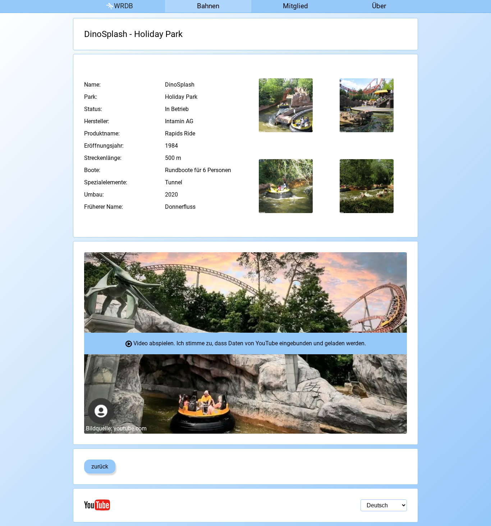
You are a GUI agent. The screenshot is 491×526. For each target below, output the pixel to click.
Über (379, 6)
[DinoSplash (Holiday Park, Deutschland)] (286, 105)
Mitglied (295, 6)
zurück (99, 466)
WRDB (123, 6)
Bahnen (208, 6)
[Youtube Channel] (165, 505)
